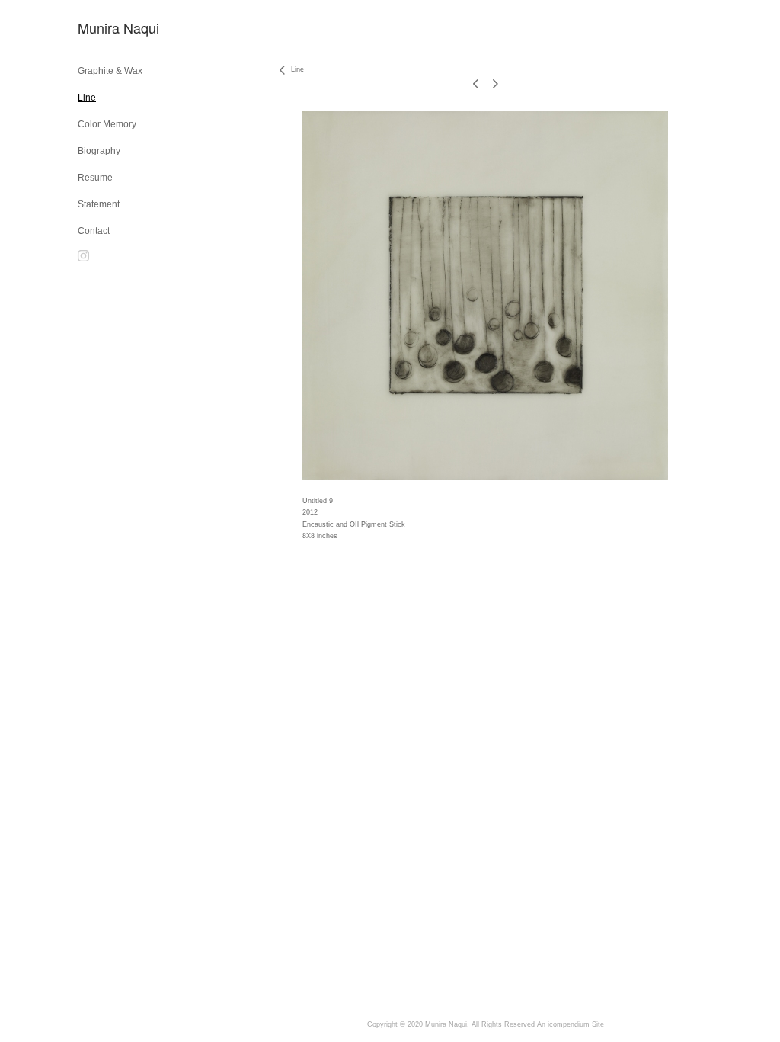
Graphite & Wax (110, 71)
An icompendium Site (570, 1024)
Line (87, 97)
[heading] (116, 28)
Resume (95, 177)
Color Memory (107, 124)
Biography (99, 151)
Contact (94, 231)
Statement (99, 204)
